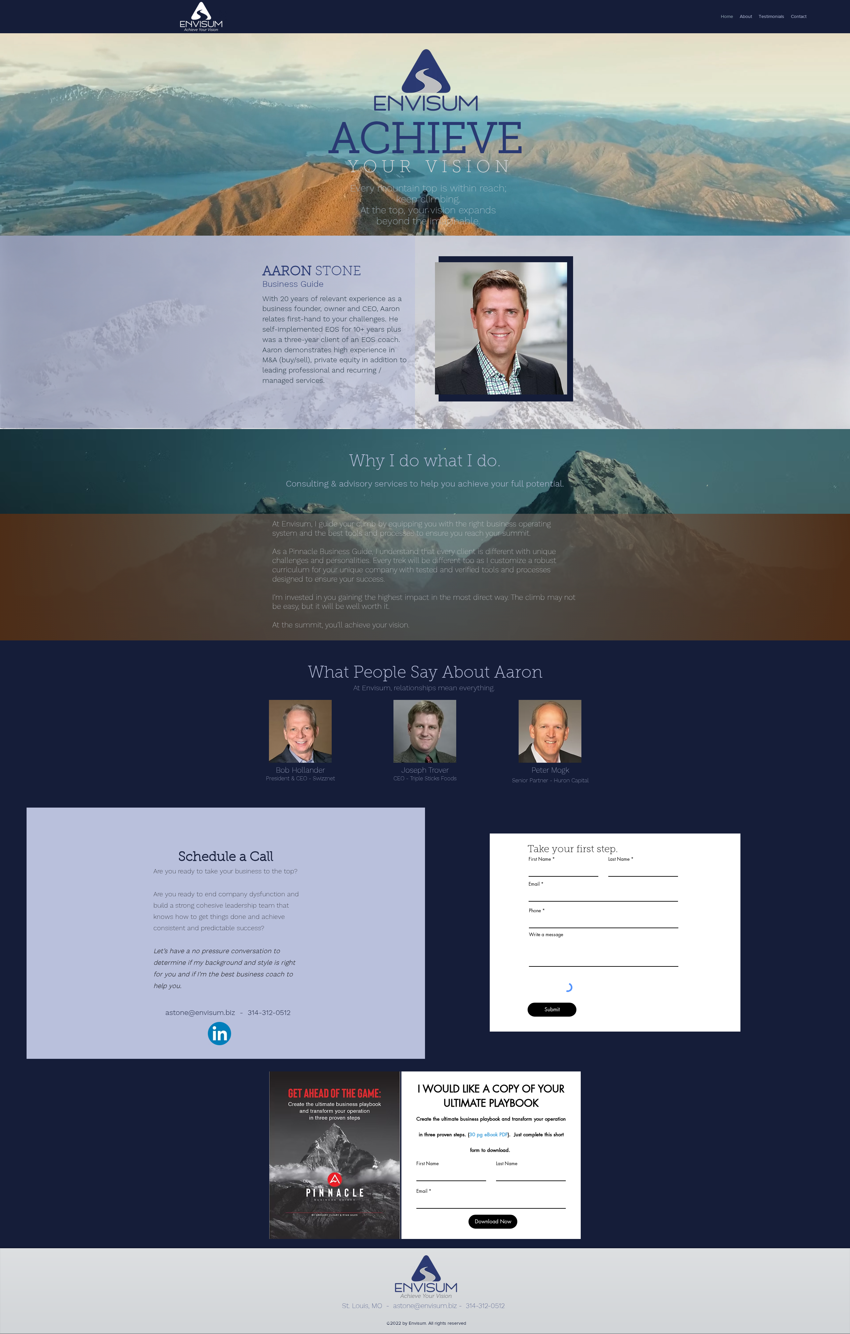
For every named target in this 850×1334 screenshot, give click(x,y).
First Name (540, 859)
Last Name (619, 859)
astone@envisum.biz (200, 1012)
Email (534, 884)
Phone (535, 910)
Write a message (546, 934)
